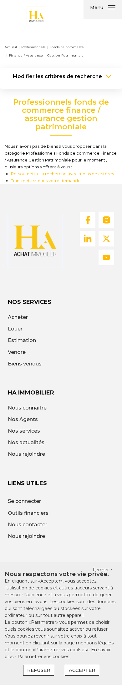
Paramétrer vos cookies (43, 656)
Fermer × (103, 570)
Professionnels (33, 47)
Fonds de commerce (67, 47)
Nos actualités (26, 442)
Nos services (24, 431)
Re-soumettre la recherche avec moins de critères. (63, 173)
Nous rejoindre (26, 454)
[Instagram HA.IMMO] (106, 219)
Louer (15, 329)
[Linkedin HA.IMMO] (87, 238)
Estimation (22, 340)
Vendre (17, 352)
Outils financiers (28, 513)
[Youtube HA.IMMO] (106, 257)
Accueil (11, 47)
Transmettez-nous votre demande (46, 180)
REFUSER (38, 670)
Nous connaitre (27, 408)
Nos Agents (23, 419)
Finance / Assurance (26, 55)
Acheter (18, 317)
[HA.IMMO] (36, 16)
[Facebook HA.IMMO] (87, 219)
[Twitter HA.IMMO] (106, 238)
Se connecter (24, 501)
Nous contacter (27, 525)
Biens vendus (25, 364)
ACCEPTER (82, 670)
